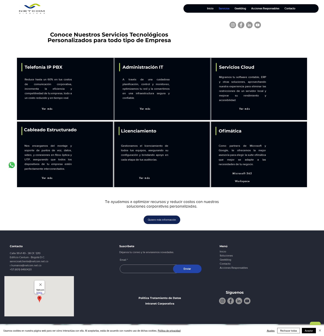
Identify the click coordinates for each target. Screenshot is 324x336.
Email (123, 260)
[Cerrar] (320, 330)
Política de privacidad (169, 330)
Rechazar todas (288, 330)
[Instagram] (233, 25)
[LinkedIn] (249, 25)
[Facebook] (241, 25)
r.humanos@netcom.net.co (25, 265)
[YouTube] (257, 25)
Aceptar (309, 330)
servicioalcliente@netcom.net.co (29, 261)
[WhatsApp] (11, 165)
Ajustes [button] (271, 330)
